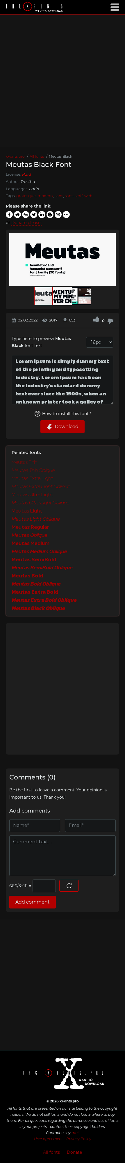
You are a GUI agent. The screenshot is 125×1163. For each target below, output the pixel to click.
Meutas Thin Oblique (33, 470)
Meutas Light (27, 511)
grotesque (26, 195)
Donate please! (26, 222)
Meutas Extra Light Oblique (41, 486)
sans (59, 195)
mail (75, 1133)
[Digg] (25, 214)
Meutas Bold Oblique (36, 584)
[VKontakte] (58, 214)
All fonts (51, 1152)
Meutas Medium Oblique (39, 551)
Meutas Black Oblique (38, 608)
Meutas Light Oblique (36, 519)
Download (66, 426)
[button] (110, 259)
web (88, 195)
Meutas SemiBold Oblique (42, 567)
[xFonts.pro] (35, 7)
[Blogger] (50, 214)
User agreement (48, 1139)
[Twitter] (33, 214)
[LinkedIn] (41, 214)
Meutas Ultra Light (32, 494)
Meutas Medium (30, 543)
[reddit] (17, 214)
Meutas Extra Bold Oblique (44, 600)
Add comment (32, 902)
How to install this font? (66, 413)
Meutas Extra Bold (35, 592)
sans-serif (74, 195)
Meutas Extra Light (32, 478)
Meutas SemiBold (34, 559)
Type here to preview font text (41, 342)
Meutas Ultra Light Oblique (40, 503)
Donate (74, 1152)
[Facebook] (9, 214)
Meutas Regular (30, 527)
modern (45, 195)
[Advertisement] (62, 80)
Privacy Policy (78, 1139)
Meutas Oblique (29, 535)
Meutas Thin (25, 462)
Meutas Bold (27, 576)
